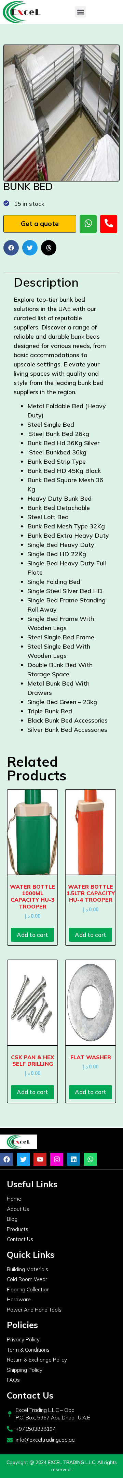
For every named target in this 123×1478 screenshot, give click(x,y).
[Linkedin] (73, 1159)
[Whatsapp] (90, 1159)
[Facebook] (6, 1159)
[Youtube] (39, 1159)
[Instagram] (56, 1159)
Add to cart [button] (32, 934)
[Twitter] (23, 1159)
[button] (80, 11)
